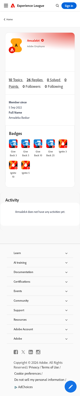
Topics (16, 79)
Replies (35, 79)
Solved (54, 79)
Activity (12, 200)
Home (9, 19)
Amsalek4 (33, 40)
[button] (71, 387)
